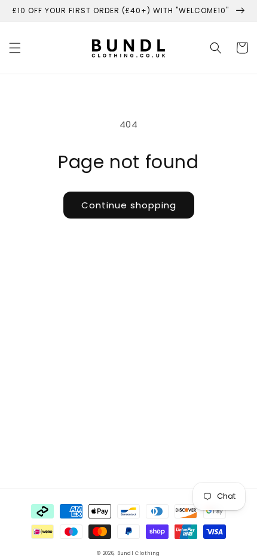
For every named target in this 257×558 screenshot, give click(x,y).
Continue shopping (128, 205)
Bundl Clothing (138, 553)
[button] (15, 48)
